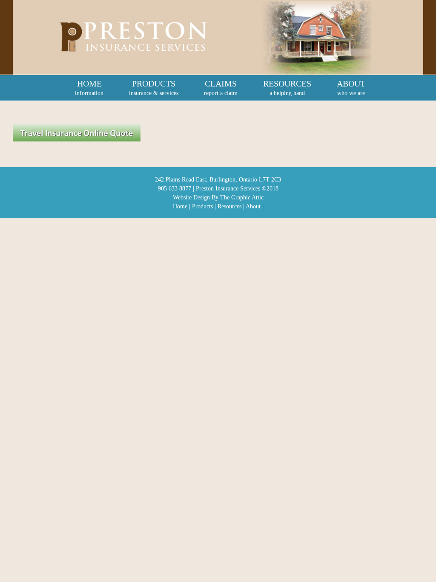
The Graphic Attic (242, 197)
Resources (229, 206)
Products (202, 206)
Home (180, 206)
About (253, 206)
